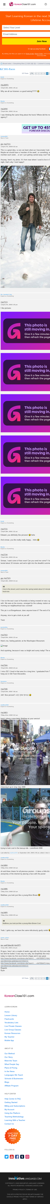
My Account (9, 1109)
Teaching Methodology (14, 1117)
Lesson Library (11, 1015)
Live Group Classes (13, 1030)
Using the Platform (12, 1113)
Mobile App (9, 1040)
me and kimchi (7, 945)
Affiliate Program (12, 1086)
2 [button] (41, 73)
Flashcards (9, 1019)
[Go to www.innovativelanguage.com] (25, 1178)
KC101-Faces (7, 69)
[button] (46, 4)
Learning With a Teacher (15, 1120)
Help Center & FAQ (13, 1099)
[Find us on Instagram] (27, 1157)
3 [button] (44, 73)
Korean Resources (12, 1033)
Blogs (7, 1082)
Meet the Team (11, 1061)
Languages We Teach (14, 1075)
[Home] (23, 6)
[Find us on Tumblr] (22, 1157)
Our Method (10, 1053)
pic (2, 143)
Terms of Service (36, 1197)
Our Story (9, 1057)
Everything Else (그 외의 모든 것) (24, 63)
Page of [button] (32, 73)
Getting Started (11, 1102)
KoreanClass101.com (33, 1185)
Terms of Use (30, 53)
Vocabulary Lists (11, 1022)
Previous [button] (36, 73)
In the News (10, 1071)
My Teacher (9, 1037)
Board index (7, 63)
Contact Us (9, 1124)
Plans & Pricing (11, 1068)
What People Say (12, 1064)
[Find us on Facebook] (17, 1157)
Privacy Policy (39, 53)
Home (7, 1012)
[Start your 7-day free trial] (13, 1136)
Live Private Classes (13, 1026)
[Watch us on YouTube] (12, 1157)
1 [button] (38, 73)
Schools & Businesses (14, 1078)
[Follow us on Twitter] (7, 1157)
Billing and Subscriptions (15, 1106)
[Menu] (4, 4)
